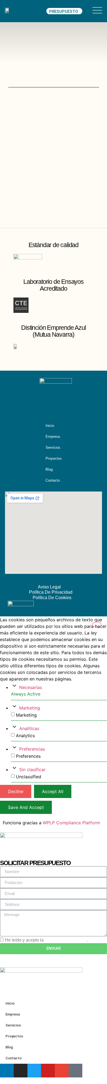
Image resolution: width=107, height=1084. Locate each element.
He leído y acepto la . (46, 940)
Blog (49, 469)
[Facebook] (66, 404)
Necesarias (30, 687)
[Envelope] (77, 404)
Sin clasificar (32, 769)
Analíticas (29, 728)
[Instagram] (45, 404)
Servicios (53, 447)
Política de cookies (52, 597)
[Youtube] (55, 404)
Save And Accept (26, 807)
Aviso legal (49, 587)
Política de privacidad (50, 592)
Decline (15, 791)
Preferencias (32, 749)
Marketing (29, 708)
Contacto (53, 480)
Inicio (50, 426)
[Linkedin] (34, 404)
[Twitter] (34, 1070)
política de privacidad (66, 940)
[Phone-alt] (75, 1070)
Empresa (53, 436)
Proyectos (54, 458)
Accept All (52, 791)
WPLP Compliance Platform (71, 822)
